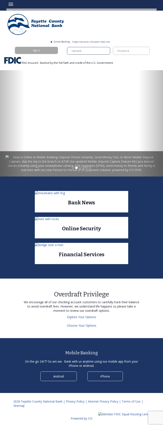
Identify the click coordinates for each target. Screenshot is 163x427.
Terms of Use (131, 401)
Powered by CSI (81, 418)
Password (95, 42)
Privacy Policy (75, 401)
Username (84, 42)
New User (105, 42)
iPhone (105, 376)
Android (58, 376)
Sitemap (19, 406)
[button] (12, 123)
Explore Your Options (81, 317)
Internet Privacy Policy (103, 401)
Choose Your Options (81, 325)
